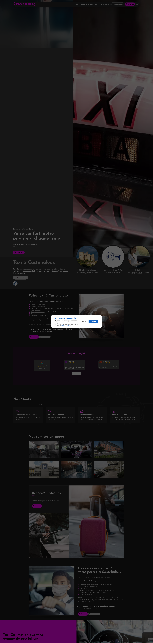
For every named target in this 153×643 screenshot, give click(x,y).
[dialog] (76, 321)
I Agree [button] (93, 321)
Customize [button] (84, 321)
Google (62, 325)
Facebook (67, 325)
